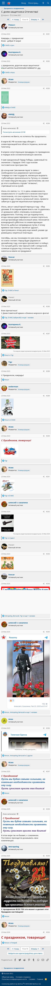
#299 (48, 856)
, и (12, 290)
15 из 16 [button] (25, 19)
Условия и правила (23, 977)
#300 (48, 932)
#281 (48, 34)
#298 (48, 809)
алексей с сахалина (18, 502)
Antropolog (13, 846)
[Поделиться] (43, 34)
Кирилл (6, 15)
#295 (48, 632)
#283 (48, 88)
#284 (48, 123)
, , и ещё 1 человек (19, 318)
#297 (48, 771)
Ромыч (11, 25)
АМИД (11, 114)
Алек (10, 719)
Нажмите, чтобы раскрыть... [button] (26, 749)
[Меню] (3, 3)
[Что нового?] (43, 3)
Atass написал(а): (9, 128)
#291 (48, 477)
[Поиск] (48, 3)
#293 (48, 554)
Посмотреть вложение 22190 (14, 132)
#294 (48, 584)
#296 (48, 728)
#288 (48, 371)
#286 (48, 306)
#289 (48, 396)
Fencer (11, 257)
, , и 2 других (18, 756)
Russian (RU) (8, 973)
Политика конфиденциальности (14, 979)
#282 (48, 61)
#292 (48, 512)
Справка (32, 979)
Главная (40, 979)
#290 (48, 436)
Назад (16, 19)
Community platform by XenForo (21, 984)
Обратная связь (8, 977)
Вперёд (34, 19)
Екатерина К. (14, 52)
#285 (48, 266)
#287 (48, 334)
